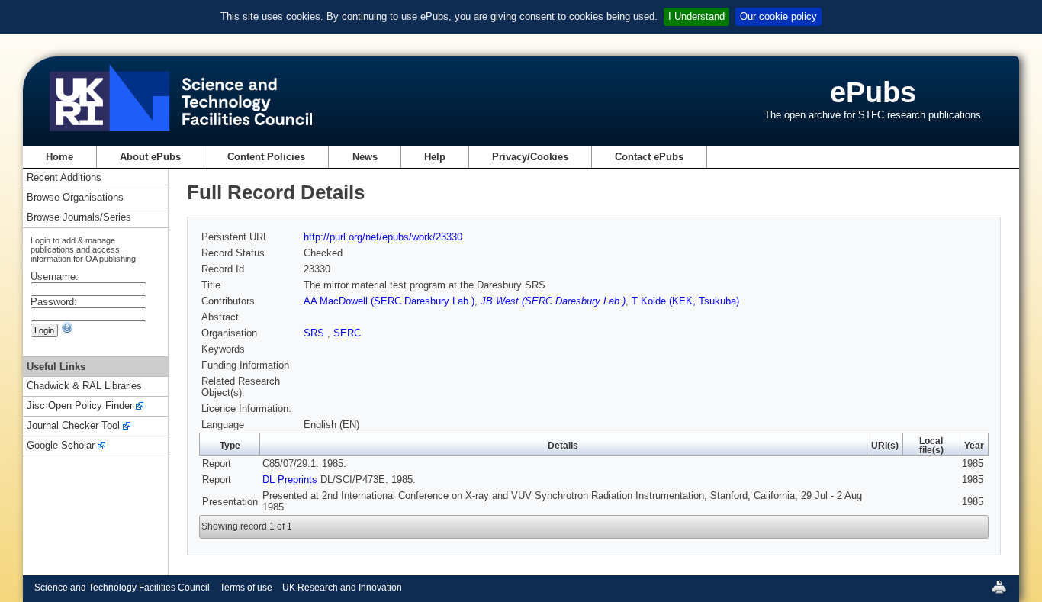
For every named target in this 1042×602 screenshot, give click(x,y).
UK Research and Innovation (342, 587)
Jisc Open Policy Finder (80, 406)
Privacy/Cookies (530, 157)
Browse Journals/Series (79, 218)
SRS (315, 333)
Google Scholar (61, 446)
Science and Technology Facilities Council (122, 587)
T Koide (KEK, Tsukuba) (685, 301)
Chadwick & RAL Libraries (84, 386)
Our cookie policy (778, 16)
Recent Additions (64, 178)
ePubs (873, 92)
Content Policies (266, 157)
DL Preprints (289, 479)
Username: (55, 276)
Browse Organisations (75, 198)
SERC (347, 333)
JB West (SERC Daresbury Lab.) (553, 301)
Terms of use (246, 587)
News (365, 157)
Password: (54, 301)
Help (434, 157)
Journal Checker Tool (73, 426)
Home (59, 157)
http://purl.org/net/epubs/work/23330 (383, 237)
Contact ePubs (649, 157)
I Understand (696, 16)
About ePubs (150, 157)
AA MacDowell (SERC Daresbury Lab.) (389, 301)
